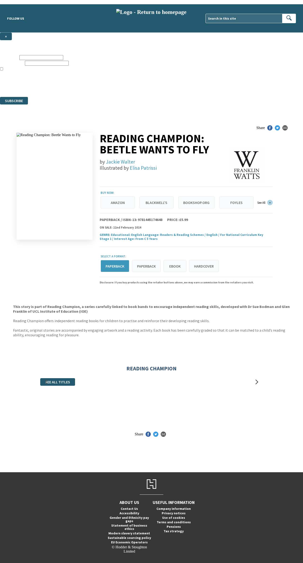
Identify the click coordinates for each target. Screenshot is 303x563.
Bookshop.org (196, 202)
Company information (173, 509)
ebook (175, 266)
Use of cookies (173, 517)
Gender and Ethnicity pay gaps (129, 519)
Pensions (174, 526)
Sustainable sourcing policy (129, 538)
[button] (46, 382)
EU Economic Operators (129, 542)
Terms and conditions (174, 522)
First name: (9, 57)
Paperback (146, 266)
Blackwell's (156, 202)
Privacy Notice (93, 86)
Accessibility (129, 513)
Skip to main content (15, 2)
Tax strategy (174, 531)
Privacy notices (174, 513)
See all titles (57, 382)
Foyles (236, 202)
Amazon (118, 202)
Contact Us (129, 509)
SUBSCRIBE (14, 100)
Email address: (12, 63)
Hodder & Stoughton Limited (54, 82)
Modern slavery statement (129, 533)
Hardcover (204, 266)
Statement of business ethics (129, 527)
